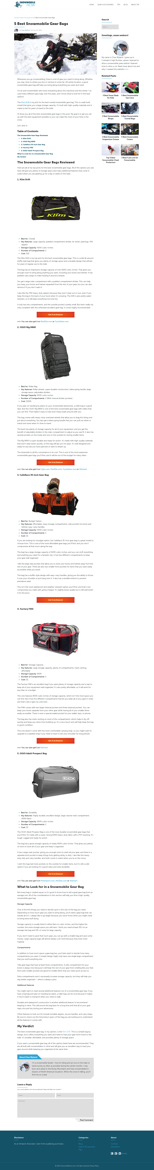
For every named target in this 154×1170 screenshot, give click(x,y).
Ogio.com (45, 469)
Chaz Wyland (25, 30)
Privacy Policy (94, 1166)
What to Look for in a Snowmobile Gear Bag (35, 154)
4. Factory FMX (27, 148)
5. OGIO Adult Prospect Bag (32, 151)
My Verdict (21, 157)
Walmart (83, 469)
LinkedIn (123, 1153)
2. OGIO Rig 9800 (28, 141)
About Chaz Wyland (28, 1057)
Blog (126, 5)
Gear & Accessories (105, 5)
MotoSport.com (48, 881)
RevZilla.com (46, 321)
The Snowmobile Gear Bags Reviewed (32, 135)
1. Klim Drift (26, 138)
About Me (135, 5)
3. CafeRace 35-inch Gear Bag (33, 145)
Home (91, 5)
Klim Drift (25, 102)
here (126, 69)
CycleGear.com (62, 321)
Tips (118, 5)
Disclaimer (115, 1147)
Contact (114, 1144)
